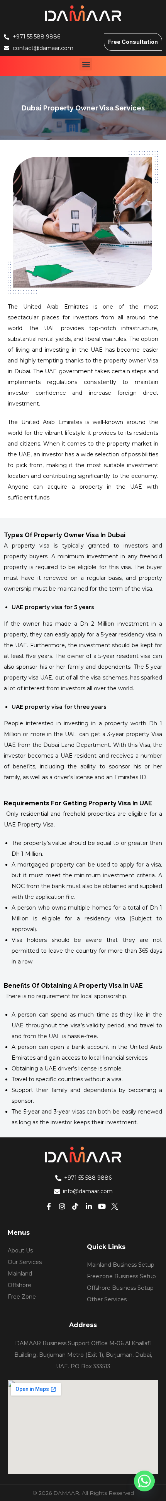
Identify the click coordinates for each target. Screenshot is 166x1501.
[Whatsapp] (144, 1481)
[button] (86, 64)
